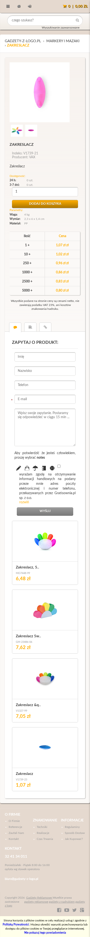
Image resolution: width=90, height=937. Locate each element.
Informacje (72, 820)
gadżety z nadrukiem (62, 901)
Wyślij (45, 511)
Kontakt (14, 838)
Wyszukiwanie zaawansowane (60, 27)
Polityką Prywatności (16, 924)
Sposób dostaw (75, 833)
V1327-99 (21, 710)
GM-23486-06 (24, 642)
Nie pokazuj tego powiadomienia (45, 932)
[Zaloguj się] (29, 6)
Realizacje (43, 833)
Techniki (42, 827)
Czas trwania (45, 838)
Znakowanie (45, 820)
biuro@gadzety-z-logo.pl (21, 879)
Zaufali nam (16, 833)
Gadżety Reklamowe (39, 897)
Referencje (15, 827)
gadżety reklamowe (36, 901)
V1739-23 (21, 779)
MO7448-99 (23, 573)
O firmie (12, 814)
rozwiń (24, 502)
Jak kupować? (74, 838)
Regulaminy (72, 827)
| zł (78, 6)
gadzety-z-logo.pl (23, 41)
